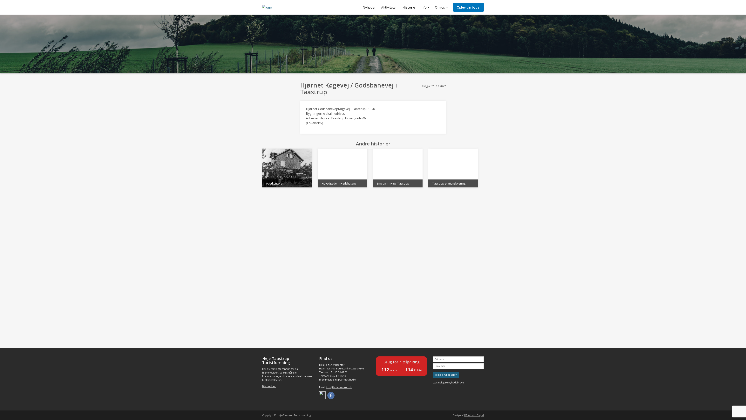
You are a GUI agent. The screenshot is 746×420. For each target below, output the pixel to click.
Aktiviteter (389, 7)
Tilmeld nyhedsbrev (446, 374)
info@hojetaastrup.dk (339, 387)
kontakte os (274, 380)
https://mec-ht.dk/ (345, 379)
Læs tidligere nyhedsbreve (448, 382)
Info (424, 7)
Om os (440, 7)
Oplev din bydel (468, 7)
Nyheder (369, 7)
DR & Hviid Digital (474, 415)
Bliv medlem (269, 386)
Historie (408, 7)
